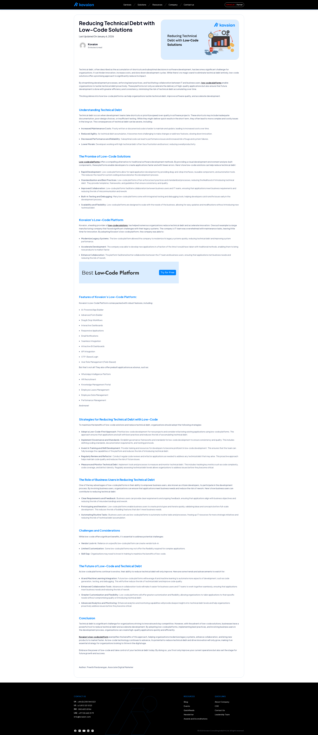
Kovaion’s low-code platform (93, 637)
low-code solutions (118, 225)
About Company (222, 702)
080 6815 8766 (84, 709)
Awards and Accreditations (195, 718)
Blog (186, 702)
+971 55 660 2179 (86, 713)
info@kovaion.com (82, 717)
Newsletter (189, 714)
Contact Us (220, 710)
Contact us (189, 4)
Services (127, 4)
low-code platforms (211, 82)
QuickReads (189, 710)
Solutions (142, 4)
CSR (217, 706)
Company (173, 4)
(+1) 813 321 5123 (85, 705)
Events (187, 706)
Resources (157, 4)
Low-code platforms (89, 161)
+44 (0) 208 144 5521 (87, 702)
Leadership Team (222, 714)
